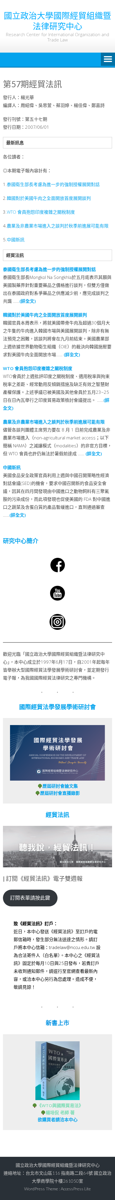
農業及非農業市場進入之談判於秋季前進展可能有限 (58, 226)
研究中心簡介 (20, 540)
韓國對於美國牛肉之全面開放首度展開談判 (49, 198)
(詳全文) (27, 301)
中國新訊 (15, 239)
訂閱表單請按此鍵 (30, 897)
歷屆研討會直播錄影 (60, 793)
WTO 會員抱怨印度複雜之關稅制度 (41, 212)
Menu (108, 60)
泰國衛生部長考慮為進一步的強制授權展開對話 (53, 184)
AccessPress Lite (76, 1188)
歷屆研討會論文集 (60, 786)
